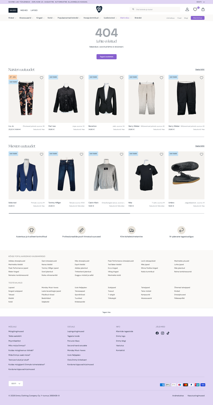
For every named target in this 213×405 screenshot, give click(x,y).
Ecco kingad (113, 268)
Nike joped (145, 264)
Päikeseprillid (179, 298)
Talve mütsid (146, 291)
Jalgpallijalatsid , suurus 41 (194, 203)
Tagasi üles (106, 312)
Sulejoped (112, 287)
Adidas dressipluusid (17, 261)
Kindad (177, 291)
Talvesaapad (80, 291)
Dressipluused (180, 295)
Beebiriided (46, 298)
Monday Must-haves (50, 287)
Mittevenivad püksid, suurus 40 (153, 126)
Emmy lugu (120, 336)
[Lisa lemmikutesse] (41, 78)
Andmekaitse (178, 395)
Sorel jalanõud (47, 271)
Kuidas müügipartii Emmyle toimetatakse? (27, 364)
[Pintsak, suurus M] (26, 175)
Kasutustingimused (196, 395)
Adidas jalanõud (81, 268)
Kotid (50, 18)
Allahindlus (124, 18)
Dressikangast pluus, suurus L (113, 203)
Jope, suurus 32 (78, 126)
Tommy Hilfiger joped (50, 268)
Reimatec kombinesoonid (18, 275)
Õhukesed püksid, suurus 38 (33, 126)
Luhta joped (179, 264)
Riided (11, 18)
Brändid (138, 18)
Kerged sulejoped (15, 291)
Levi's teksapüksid (148, 261)
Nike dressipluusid (82, 261)
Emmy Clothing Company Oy (28, 395)
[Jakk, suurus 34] (106, 99)
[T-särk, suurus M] (146, 175)
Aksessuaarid (25, 18)
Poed (179, 18)
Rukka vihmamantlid (49, 275)
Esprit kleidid (80, 264)
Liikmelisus (170, 18)
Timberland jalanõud (83, 271)
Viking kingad (113, 271)
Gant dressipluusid (49, 261)
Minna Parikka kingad (149, 268)
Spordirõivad (80, 295)
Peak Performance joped (18, 268)
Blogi (186, 18)
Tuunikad (78, 298)
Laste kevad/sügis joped (51, 291)
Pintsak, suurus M (37, 203)
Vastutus (120, 345)
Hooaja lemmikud (91, 18)
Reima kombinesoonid (183, 271)
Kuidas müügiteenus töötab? (21, 350)
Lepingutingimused (75, 331)
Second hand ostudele (77, 345)
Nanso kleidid (47, 264)
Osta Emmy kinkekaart (77, 360)
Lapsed (34, 10)
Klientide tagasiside (124, 331)
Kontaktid (120, 350)
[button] (203, 9)
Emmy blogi (121, 341)
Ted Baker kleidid (114, 264)
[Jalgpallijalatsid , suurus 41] (186, 175)
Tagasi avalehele (106, 57)
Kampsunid (145, 295)
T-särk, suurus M (158, 203)
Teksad (11, 295)
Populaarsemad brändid (68, 18)
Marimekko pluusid (181, 261)
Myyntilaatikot (15, 341)
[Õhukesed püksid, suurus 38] (26, 99)
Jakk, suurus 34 (118, 126)
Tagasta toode (73, 336)
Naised (13, 10)
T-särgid (111, 295)
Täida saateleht (15, 336)
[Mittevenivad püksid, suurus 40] (146, 99)
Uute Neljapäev (81, 287)
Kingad (39, 18)
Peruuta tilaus (73, 341)
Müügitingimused (16, 331)
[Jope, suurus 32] (66, 99)
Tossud (111, 291)
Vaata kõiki (199, 69)
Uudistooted (109, 18)
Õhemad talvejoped (182, 287)
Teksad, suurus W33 (77, 203)
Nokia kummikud (147, 271)
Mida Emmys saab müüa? (19, 355)
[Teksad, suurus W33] (66, 175)
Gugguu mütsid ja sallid (84, 275)
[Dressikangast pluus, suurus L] (106, 175)
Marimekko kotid (114, 275)
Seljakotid (45, 302)
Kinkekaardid (80, 302)
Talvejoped (145, 287)
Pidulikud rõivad (48, 295)
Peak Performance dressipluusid (121, 261)
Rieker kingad (14, 271)
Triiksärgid (112, 298)
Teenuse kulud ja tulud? (19, 360)
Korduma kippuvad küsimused (22, 369)
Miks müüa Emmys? (17, 345)
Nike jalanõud (179, 268)
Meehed (24, 10)
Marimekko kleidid (16, 264)
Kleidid (11, 298)
